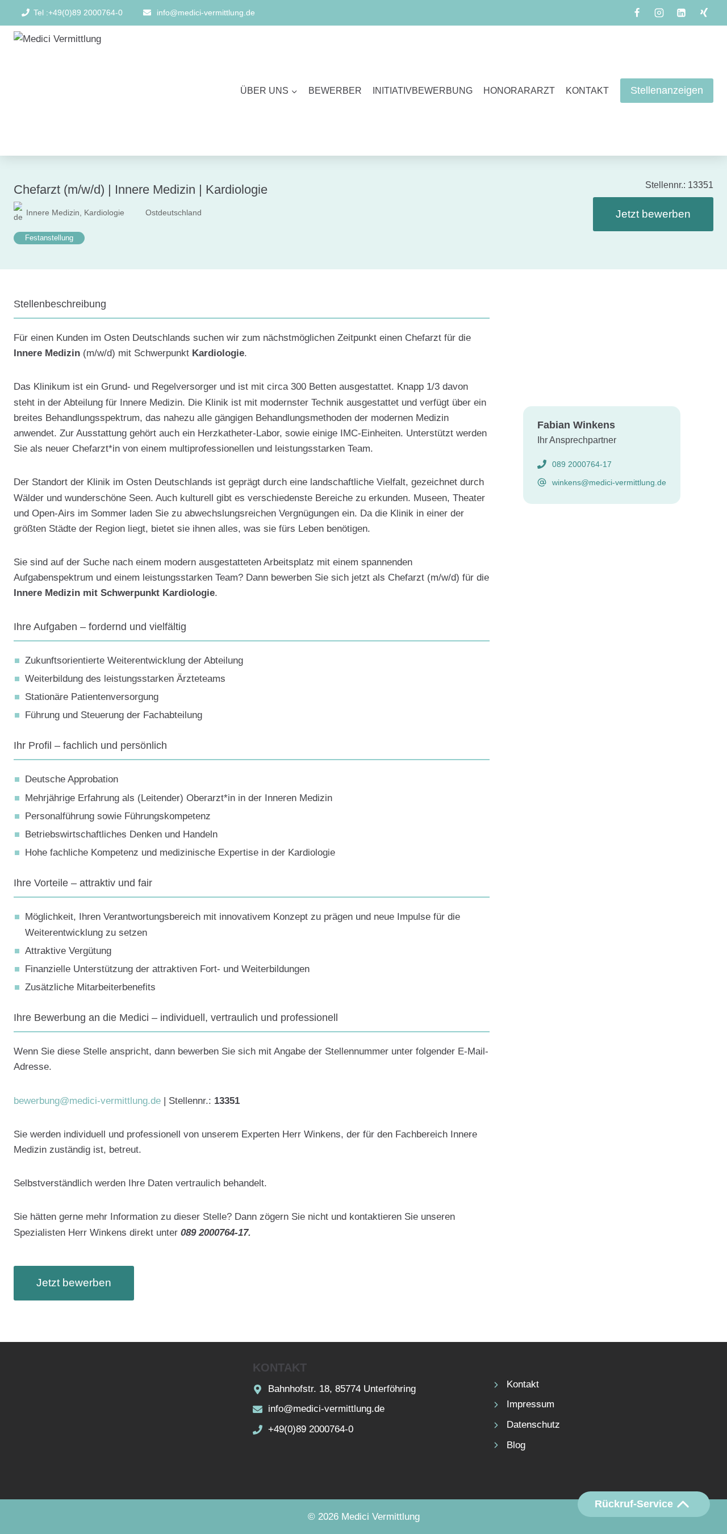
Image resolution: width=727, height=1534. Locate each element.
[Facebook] (637, 13)
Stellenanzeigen (666, 90)
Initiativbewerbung (423, 90)
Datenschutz (533, 1424)
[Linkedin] (681, 13)
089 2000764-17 (582, 464)
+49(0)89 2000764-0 (310, 1429)
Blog (516, 1445)
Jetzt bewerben (653, 214)
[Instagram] (659, 13)
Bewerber (335, 90)
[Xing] (703, 13)
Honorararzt (519, 90)
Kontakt (587, 90)
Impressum (530, 1404)
